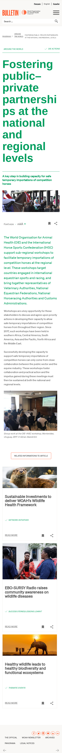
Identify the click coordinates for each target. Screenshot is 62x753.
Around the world (18, 35)
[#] (49, 223)
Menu (56, 12)
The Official (11, 737)
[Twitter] (39, 733)
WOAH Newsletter (31, 737)
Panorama (6, 36)
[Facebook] (34, 733)
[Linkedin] (53, 733)
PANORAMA (10, 743)
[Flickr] (58, 733)
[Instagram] (43, 733)
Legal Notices (27, 743)
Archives (50, 737)
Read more (11, 535)
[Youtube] (48, 733)
